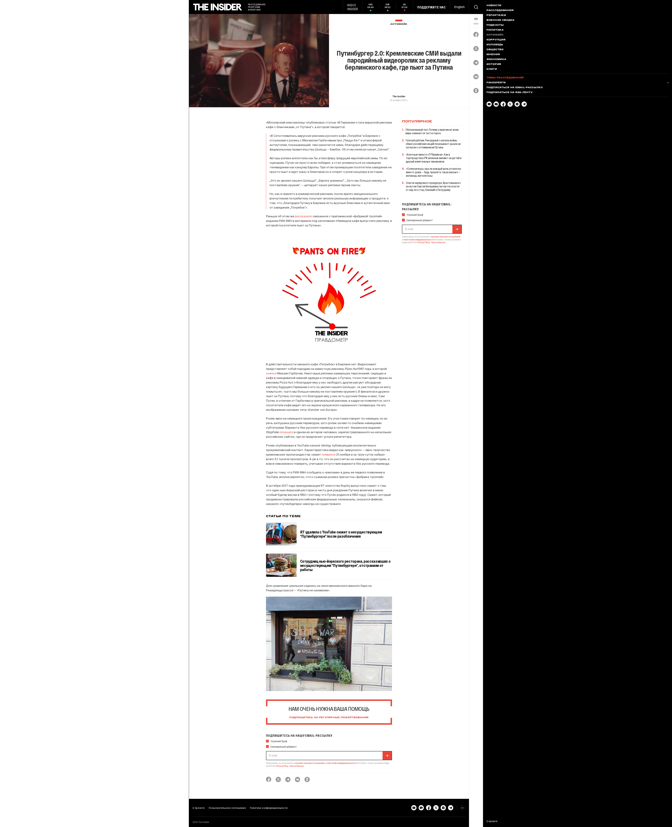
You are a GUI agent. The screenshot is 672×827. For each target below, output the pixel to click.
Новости (493, 6)
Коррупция (495, 40)
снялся (271, 373)
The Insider (398, 96)
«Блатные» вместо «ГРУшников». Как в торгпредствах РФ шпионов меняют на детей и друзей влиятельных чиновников (434, 158)
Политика (495, 30)
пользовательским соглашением (309, 763)
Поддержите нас (431, 7)
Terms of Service (296, 766)
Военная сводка (500, 20)
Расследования (499, 10)
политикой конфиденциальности (341, 763)
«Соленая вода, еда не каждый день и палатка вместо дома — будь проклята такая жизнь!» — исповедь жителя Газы (433, 172)
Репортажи (496, 15)
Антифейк (398, 24)
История (493, 64)
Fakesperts (496, 83)
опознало (286, 432)
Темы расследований (505, 78)
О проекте (198, 807)
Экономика (496, 59)
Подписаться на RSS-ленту (509, 93)
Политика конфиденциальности (269, 807)
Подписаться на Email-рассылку (514, 88)
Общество (495, 50)
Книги (491, 69)
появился (328, 454)
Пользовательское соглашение (227, 807)
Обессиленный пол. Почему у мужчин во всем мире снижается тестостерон (432, 131)
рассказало (303, 216)
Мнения (493, 55)
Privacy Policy (282, 766)
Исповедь (494, 45)
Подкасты (495, 25)
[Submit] (387, 755)
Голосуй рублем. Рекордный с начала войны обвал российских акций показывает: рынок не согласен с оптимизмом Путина (433, 144)
